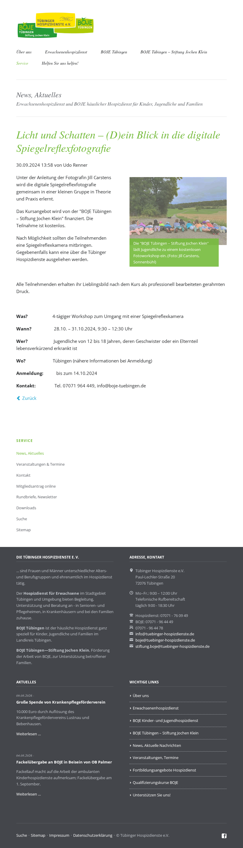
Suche (21, 518)
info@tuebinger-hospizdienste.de (164, 634)
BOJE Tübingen (114, 52)
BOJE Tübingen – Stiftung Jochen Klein (173, 52)
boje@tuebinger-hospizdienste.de (165, 640)
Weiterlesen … (28, 733)
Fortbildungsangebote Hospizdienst (164, 770)
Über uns (23, 52)
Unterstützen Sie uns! (151, 795)
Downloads (26, 507)
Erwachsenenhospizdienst (66, 52)
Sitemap (23, 529)
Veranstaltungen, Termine (155, 757)
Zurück (29, 398)
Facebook (224, 836)
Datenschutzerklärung (92, 835)
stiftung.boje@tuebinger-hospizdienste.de (172, 646)
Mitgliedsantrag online (36, 486)
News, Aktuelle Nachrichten (157, 745)
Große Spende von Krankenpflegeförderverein (60, 702)
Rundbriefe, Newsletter (36, 496)
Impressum (59, 835)
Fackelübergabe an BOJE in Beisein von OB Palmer (64, 762)
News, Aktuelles (30, 453)
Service (22, 63)
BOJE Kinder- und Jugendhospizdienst (165, 720)
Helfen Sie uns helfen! (60, 63)
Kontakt (23, 475)
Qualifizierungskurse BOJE (155, 782)
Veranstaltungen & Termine (40, 464)
